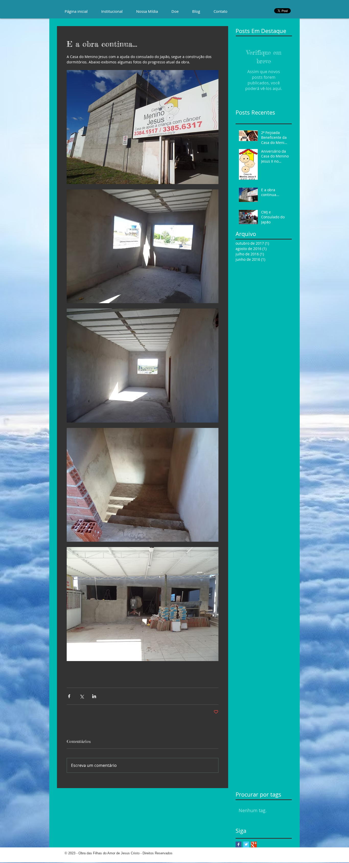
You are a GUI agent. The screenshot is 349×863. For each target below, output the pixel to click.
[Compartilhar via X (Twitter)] (81, 696)
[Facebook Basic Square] (238, 844)
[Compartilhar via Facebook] (69, 696)
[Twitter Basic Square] (246, 844)
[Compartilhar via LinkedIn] (94, 696)
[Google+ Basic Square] (254, 844)
